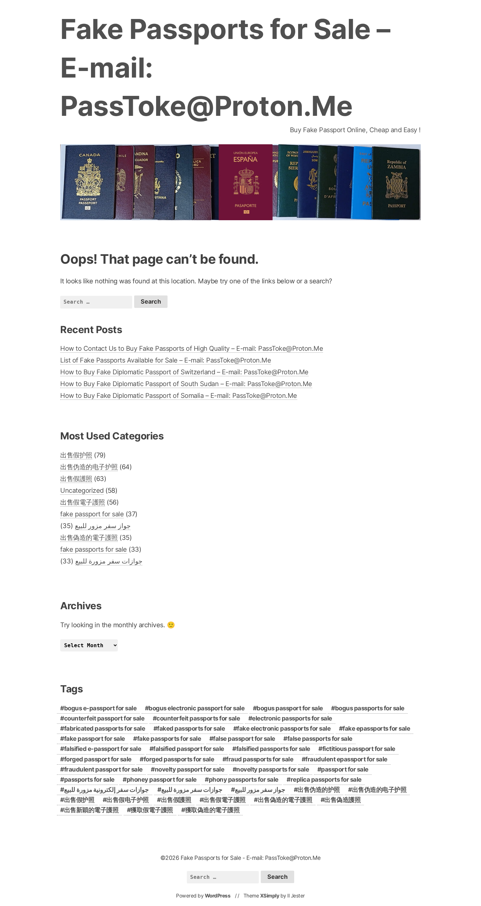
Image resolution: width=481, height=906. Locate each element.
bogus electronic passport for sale (196, 708)
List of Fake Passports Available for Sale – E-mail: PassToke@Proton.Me (165, 360)
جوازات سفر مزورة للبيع (109, 561)
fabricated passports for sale (104, 728)
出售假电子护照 (127, 800)
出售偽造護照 (342, 800)
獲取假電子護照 (152, 810)
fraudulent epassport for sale (346, 759)
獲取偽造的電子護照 (212, 810)
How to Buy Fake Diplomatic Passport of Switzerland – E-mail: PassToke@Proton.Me (184, 372)
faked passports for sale (191, 728)
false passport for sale (244, 738)
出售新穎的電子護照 (91, 810)
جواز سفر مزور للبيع (103, 526)
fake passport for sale (92, 514)
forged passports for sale (179, 759)
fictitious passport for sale (358, 749)
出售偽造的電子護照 (89, 538)
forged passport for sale (98, 759)
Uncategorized (82, 490)
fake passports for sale (93, 549)
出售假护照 (76, 455)
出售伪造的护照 (318, 789)
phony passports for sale (243, 779)
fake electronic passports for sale (283, 728)
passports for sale (89, 779)
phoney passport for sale (162, 779)
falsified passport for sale (188, 749)
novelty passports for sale (272, 769)
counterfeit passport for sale (104, 718)
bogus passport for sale (290, 708)
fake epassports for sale (376, 728)
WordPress (218, 896)
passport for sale (344, 769)
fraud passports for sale (259, 759)
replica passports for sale (326, 779)
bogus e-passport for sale (100, 708)
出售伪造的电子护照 (89, 467)
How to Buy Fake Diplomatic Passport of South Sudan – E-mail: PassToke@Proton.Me (186, 384)
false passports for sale (319, 738)
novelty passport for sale (189, 769)
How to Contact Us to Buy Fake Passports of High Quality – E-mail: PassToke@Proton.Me (191, 348)
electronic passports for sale (292, 718)
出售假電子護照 (82, 502)
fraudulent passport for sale (103, 769)
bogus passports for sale (369, 708)
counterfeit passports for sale (198, 718)
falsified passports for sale (273, 749)
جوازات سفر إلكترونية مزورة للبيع (106, 789)
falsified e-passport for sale (102, 749)
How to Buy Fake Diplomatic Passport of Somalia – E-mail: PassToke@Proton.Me (178, 396)
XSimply (269, 896)
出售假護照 (76, 479)
